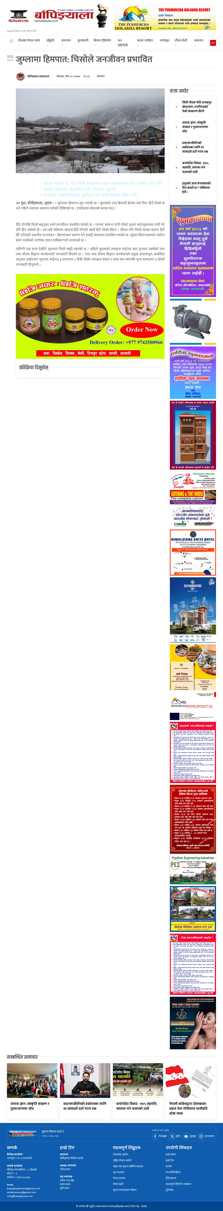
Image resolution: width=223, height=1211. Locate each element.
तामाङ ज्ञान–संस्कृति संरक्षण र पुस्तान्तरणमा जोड (195, 127)
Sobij (144, 1206)
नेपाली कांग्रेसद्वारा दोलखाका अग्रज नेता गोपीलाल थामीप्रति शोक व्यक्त (188, 1109)
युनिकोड (170, 1190)
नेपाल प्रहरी (118, 1184)
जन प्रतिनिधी (123, 43)
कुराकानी (83, 40)
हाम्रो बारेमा (171, 1155)
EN (213, 42)
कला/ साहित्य (145, 40)
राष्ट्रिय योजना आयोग (122, 1161)
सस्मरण (198, 40)
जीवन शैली (181, 40)
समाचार (66, 40)
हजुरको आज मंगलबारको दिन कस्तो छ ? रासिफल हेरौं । (196, 188)
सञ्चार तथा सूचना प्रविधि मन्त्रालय (128, 1167)
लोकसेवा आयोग (120, 1155)
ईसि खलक (171, 1178)
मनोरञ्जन (164, 40)
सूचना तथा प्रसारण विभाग (125, 1190)
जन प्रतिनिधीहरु (173, 1173)
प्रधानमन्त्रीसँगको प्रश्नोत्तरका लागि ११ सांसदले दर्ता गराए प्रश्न (195, 147)
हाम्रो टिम (170, 1161)
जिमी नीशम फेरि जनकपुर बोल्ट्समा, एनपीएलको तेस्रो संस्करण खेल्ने (197, 107)
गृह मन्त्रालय (118, 1173)
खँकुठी (50, 40)
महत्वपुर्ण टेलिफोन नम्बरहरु (178, 1184)
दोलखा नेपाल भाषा (29, 40)
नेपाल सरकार (119, 1178)
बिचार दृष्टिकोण (102, 40)
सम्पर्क (169, 1167)
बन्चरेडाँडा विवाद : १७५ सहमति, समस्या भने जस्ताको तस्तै (195, 168)
